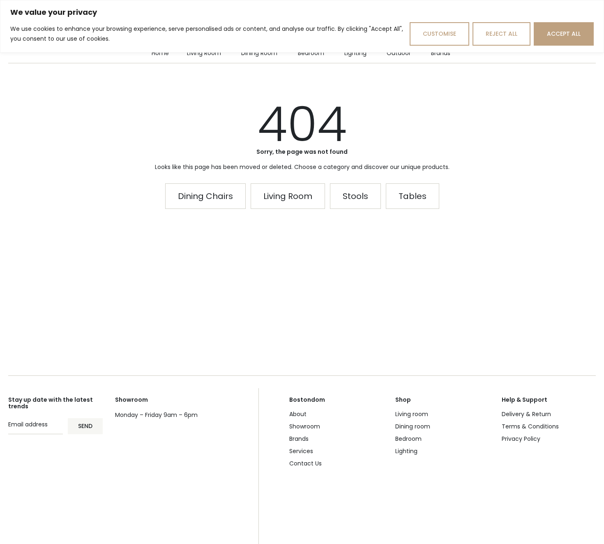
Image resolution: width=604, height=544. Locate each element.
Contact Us (305, 463)
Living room (411, 414)
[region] (302, 26)
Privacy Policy (521, 439)
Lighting (406, 451)
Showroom (304, 426)
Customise (439, 34)
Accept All (564, 34)
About (298, 414)
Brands (299, 439)
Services (301, 451)
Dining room (412, 426)
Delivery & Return (526, 414)
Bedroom (408, 439)
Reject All (501, 34)
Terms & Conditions (530, 426)
